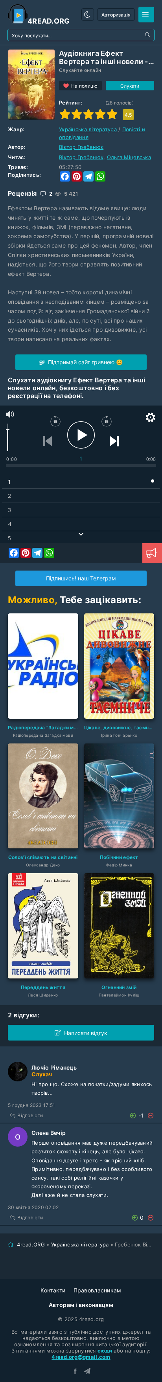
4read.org (49, 21)
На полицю (84, 86)
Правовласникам (98, 1290)
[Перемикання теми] (88, 14)
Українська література (88, 129)
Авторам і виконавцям (81, 1304)
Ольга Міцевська (129, 157)
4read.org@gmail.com (81, 1357)
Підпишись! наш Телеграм (81, 578)
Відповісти (30, 1115)
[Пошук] (148, 35)
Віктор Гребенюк (81, 147)
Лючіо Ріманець (54, 1067)
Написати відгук (85, 1033)
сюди (105, 1350)
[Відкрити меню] (146, 14)
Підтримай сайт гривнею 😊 (84, 362)
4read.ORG (31, 1244)
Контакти (52, 1290)
